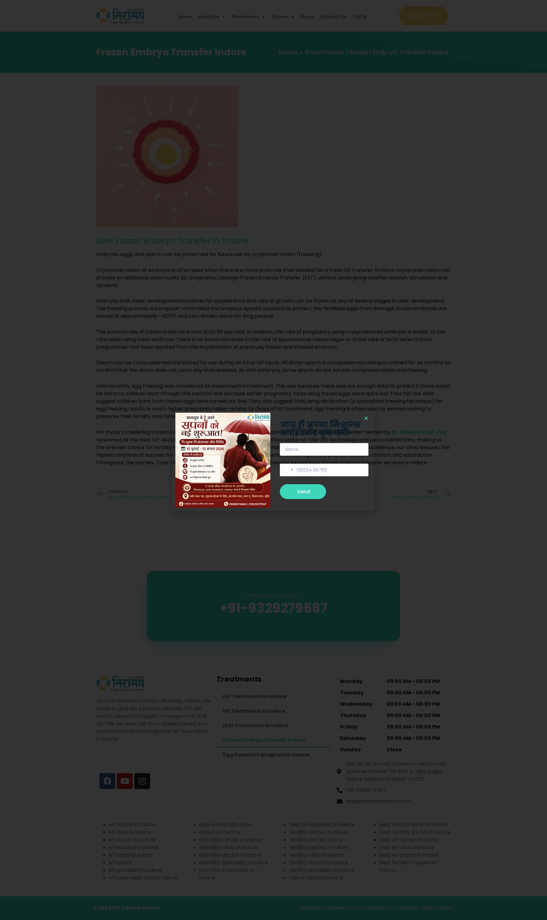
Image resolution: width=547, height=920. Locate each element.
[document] (273, 460)
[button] (366, 418)
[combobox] (287, 470)
